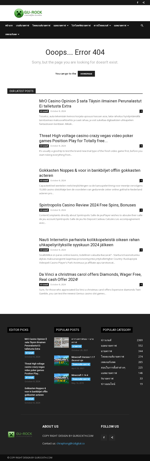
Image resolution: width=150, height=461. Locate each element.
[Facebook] (137, 2)
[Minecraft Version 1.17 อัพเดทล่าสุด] (61, 361)
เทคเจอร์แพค (11, 34)
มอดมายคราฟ (60, 25)
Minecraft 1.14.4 (80, 375)
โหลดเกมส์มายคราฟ (41, 25)
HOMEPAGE (86, 73)
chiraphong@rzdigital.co (71, 443)
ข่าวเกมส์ (44, 111)
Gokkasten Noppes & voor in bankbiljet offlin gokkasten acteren (36, 391)
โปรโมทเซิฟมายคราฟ (81, 25)
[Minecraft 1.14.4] (61, 379)
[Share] (143, 2)
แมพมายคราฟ (120, 25)
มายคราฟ (77, 346)
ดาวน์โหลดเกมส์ (101, 25)
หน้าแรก (9, 25)
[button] (142, 25)
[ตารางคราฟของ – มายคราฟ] (61, 342)
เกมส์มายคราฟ (22, 25)
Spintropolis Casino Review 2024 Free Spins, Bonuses (87, 205)
